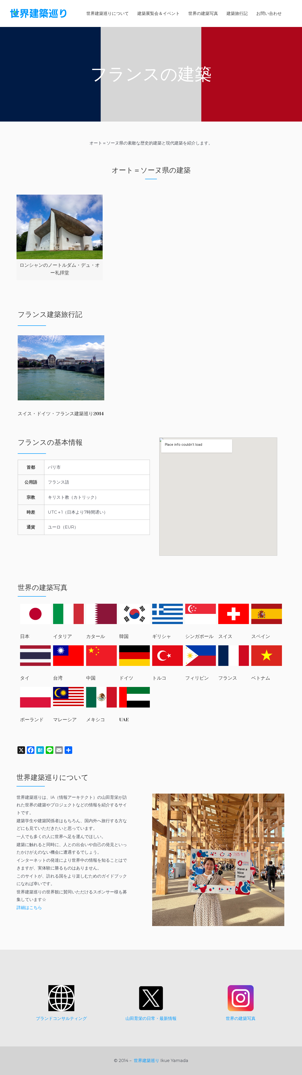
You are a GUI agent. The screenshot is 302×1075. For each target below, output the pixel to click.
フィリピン (197, 678)
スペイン (260, 636)
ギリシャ (161, 636)
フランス (227, 678)
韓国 (124, 636)
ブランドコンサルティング (61, 1018)
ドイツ (126, 678)
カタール (95, 636)
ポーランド (32, 719)
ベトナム (260, 678)
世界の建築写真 (241, 1018)
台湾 (58, 678)
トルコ (159, 678)
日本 (24, 636)
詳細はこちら (29, 907)
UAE (124, 719)
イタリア (62, 636)
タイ (24, 678)
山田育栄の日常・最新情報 (151, 1018)
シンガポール (199, 636)
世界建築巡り (146, 1060)
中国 (91, 678)
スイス (225, 636)
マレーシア (65, 719)
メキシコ (95, 719)
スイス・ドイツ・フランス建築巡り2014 (61, 413)
